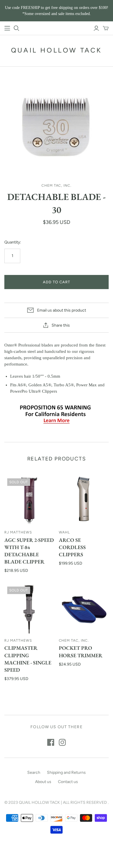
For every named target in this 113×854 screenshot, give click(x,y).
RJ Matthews (18, 532)
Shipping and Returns (66, 772)
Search (33, 772)
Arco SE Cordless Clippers (72, 547)
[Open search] (16, 28)
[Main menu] (7, 28)
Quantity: (12, 242)
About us (43, 781)
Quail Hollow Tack (56, 50)
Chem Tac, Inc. (74, 640)
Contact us (68, 781)
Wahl (64, 532)
